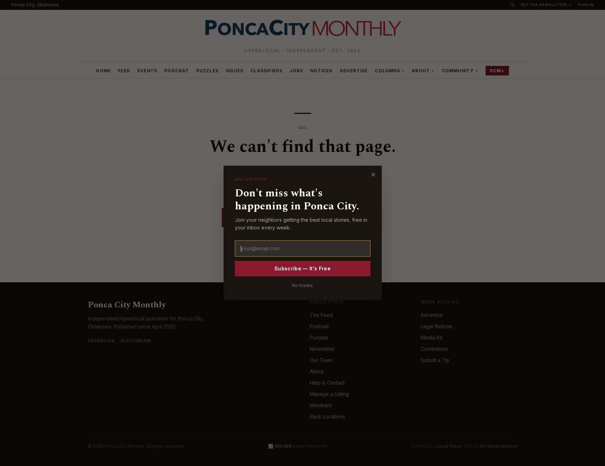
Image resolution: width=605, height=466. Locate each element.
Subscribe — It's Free (302, 268)
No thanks (302, 285)
